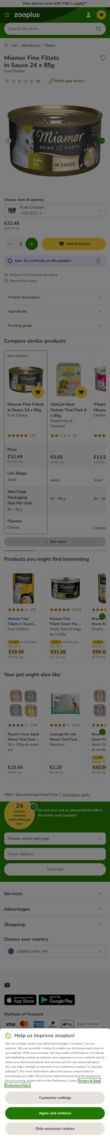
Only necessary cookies (55, 1128)
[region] (55, 1083)
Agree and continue (55, 1113)
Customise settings (55, 1097)
